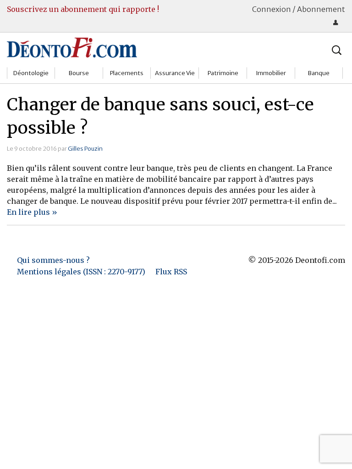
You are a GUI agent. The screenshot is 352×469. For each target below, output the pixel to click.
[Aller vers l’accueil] (72, 47)
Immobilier (271, 73)
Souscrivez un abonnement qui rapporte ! (83, 9)
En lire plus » (32, 212)
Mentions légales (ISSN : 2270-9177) (81, 271)
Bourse (79, 73)
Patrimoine (223, 73)
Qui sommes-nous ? (53, 260)
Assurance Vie (175, 73)
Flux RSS (171, 271)
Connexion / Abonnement (298, 9)
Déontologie (31, 73)
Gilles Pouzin (85, 148)
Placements (126, 73)
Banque (319, 73)
